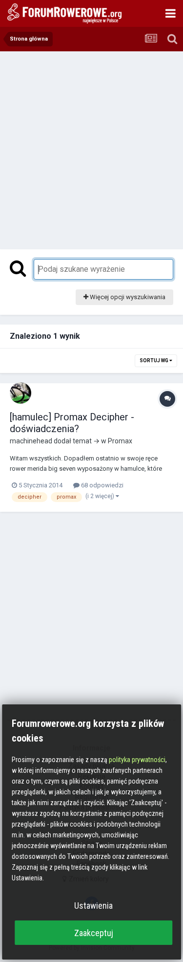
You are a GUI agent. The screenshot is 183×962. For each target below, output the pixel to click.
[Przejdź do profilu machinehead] (20, 393)
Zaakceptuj (93, 933)
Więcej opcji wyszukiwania (126, 297)
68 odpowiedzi (101, 485)
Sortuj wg (154, 360)
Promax (120, 441)
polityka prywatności (137, 760)
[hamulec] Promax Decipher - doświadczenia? (72, 423)
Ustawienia (93, 905)
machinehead (31, 441)
